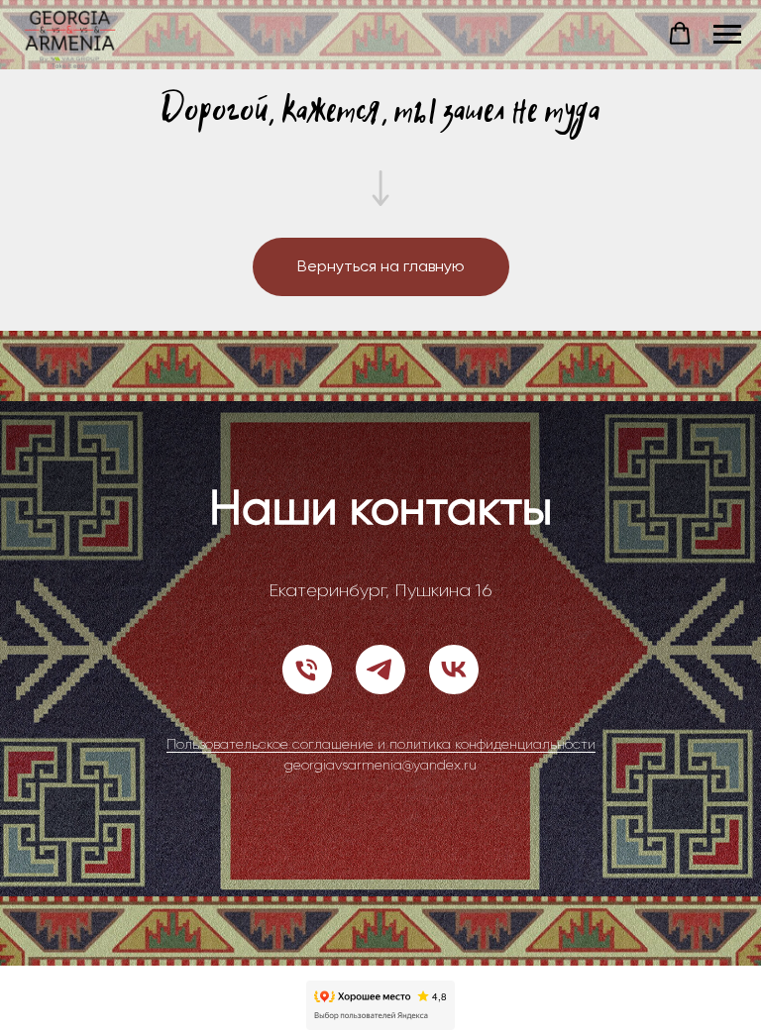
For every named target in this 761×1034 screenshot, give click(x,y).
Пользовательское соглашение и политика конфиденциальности (381, 784)
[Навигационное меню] (727, 35)
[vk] (454, 710)
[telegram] (380, 710)
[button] (680, 34)
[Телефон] (307, 710)
